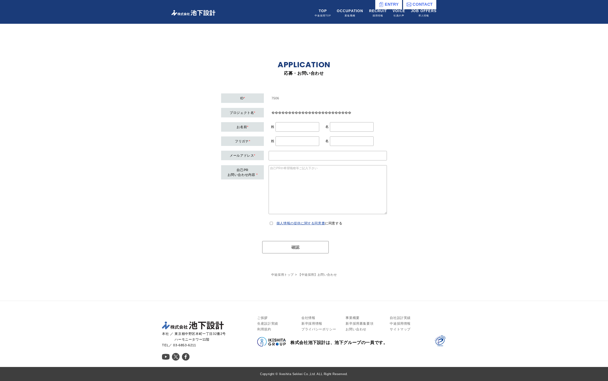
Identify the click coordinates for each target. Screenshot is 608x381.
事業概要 (352, 318)
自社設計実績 (400, 318)
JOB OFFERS (424, 13)
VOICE (399, 13)
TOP (323, 13)
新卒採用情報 (311, 323)
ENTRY (392, 4)
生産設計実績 (267, 323)
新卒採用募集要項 (359, 323)
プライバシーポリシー (318, 329)
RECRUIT (378, 13)
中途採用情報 (400, 323)
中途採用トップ (282, 274)
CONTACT (423, 4)
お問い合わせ (356, 329)
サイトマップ (400, 329)
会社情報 (308, 318)
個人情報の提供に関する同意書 (300, 223)
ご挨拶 (262, 318)
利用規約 (264, 329)
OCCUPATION (350, 13)
